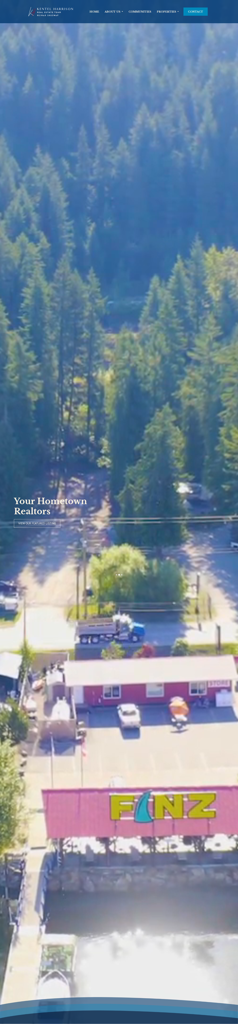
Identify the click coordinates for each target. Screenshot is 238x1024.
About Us (112, 11)
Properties (166, 11)
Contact (195, 11)
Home (94, 11)
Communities (140, 11)
